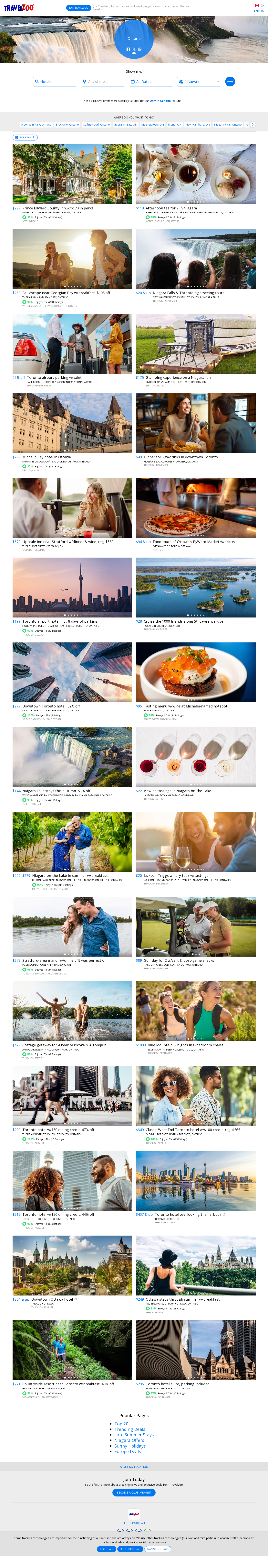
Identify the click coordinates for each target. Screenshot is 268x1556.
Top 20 (121, 1424)
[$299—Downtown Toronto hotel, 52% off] (72, 672)
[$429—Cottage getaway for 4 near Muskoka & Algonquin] (72, 1011)
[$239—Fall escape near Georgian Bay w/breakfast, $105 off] (72, 259)
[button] (128, 49)
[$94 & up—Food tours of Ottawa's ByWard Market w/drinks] (196, 508)
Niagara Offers (129, 1440)
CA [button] (262, 5)
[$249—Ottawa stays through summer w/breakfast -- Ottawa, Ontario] (196, 1265)
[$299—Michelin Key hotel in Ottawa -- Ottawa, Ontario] (72, 423)
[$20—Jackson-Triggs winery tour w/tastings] (196, 842)
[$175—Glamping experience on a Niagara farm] (196, 344)
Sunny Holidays (130, 1446)
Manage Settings (157, 1549)
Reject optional (130, 1549)
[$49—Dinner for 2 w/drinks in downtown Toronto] (196, 423)
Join (78, 7)
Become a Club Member (134, 1492)
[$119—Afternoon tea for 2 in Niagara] (196, 174)
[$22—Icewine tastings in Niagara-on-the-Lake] (196, 757)
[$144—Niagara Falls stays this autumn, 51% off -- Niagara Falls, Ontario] (72, 757)
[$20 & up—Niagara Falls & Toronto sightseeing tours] (196, 259)
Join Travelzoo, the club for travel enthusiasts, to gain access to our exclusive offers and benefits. (141, 8)
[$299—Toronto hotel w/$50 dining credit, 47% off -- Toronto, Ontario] (72, 1096)
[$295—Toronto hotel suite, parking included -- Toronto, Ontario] (196, 1350)
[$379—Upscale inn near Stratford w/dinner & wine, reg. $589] (72, 508)
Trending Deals (129, 1429)
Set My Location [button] (135, 1467)
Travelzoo (19, 7)
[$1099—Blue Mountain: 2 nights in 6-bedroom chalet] (196, 1011)
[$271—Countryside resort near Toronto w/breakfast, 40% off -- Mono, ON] (72, 1350)
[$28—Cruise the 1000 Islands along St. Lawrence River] (196, 587)
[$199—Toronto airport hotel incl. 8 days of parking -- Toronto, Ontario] (72, 587)
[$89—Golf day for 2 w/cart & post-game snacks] (196, 927)
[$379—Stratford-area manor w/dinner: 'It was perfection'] (72, 927)
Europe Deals (127, 1451)
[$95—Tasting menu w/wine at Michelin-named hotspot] (196, 672)
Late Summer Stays (134, 1435)
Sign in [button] (259, 10)
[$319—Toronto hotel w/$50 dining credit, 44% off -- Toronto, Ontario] (72, 1181)
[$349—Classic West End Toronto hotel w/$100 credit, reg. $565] (196, 1096)
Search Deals (230, 81)
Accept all (106, 1549)
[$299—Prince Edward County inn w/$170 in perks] (72, 174)
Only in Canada (160, 101)
